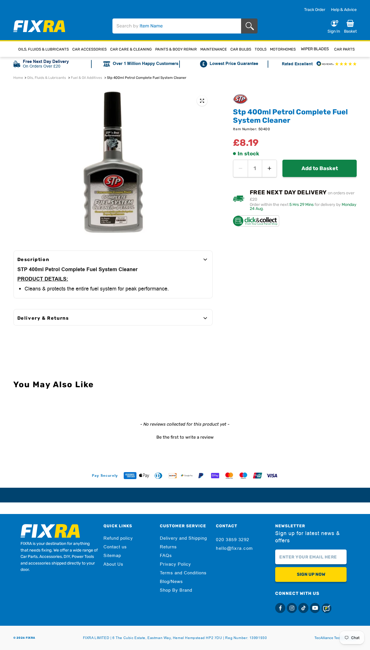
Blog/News (171, 581)
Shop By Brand (176, 590)
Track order (314, 10)
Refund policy (118, 538)
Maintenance (213, 49)
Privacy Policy (175, 564)
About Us (113, 564)
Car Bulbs (240, 49)
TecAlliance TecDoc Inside (335, 638)
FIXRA (30, 638)
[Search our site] (251, 26)
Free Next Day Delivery (46, 62)
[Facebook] (280, 608)
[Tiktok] (303, 608)
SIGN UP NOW (311, 574)
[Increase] (269, 168)
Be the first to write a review (185, 437)
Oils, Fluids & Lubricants (43, 49)
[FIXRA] (39, 26)
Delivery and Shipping (183, 538)
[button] (185, 436)
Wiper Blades (315, 48)
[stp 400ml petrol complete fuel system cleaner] (202, 100)
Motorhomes (283, 49)
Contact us (115, 547)
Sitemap (112, 555)
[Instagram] (292, 608)
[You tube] (315, 608)
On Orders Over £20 (41, 66)
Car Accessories (89, 49)
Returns (168, 547)
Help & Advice (344, 9)
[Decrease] (240, 168)
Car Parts (344, 49)
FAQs (166, 555)
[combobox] (176, 25)
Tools (261, 49)
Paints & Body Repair (176, 49)
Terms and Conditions (183, 573)
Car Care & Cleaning (131, 49)
